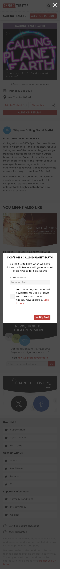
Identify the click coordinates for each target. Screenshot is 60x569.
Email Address (18, 277)
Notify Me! (42, 317)
